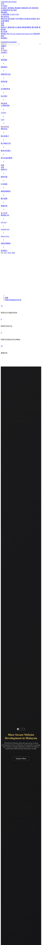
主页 (2, 4)
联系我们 (4, 38)
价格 (2, 23)
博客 (2, 25)
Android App (20, 34)
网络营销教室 (26, 27)
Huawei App (29, 34)
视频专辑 (4, 206)
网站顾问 (18, 8)
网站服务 (4, 12)
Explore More (21, 758)
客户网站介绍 (21, 19)
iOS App (12, 34)
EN (5, 253)
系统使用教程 (6, 243)
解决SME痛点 (31, 19)
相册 (6, 298)
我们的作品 (5, 16)
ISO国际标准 (5, 10)
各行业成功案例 (6, 158)
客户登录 (4, 31)
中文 (9, 253)
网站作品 (4, 19)
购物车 (3, 46)
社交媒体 (18, 27)
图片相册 (35, 27)
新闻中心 (4, 27)
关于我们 (4, 6)
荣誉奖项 (35, 8)
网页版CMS (5, 34)
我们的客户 (12, 19)
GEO (17, 14)
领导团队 (11, 8)
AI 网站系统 (5, 14)
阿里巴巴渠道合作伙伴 (13, 300)
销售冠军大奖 (26, 8)
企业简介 (4, 8)
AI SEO (12, 14)
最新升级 (11, 27)
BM (13, 253)
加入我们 (13, 10)
